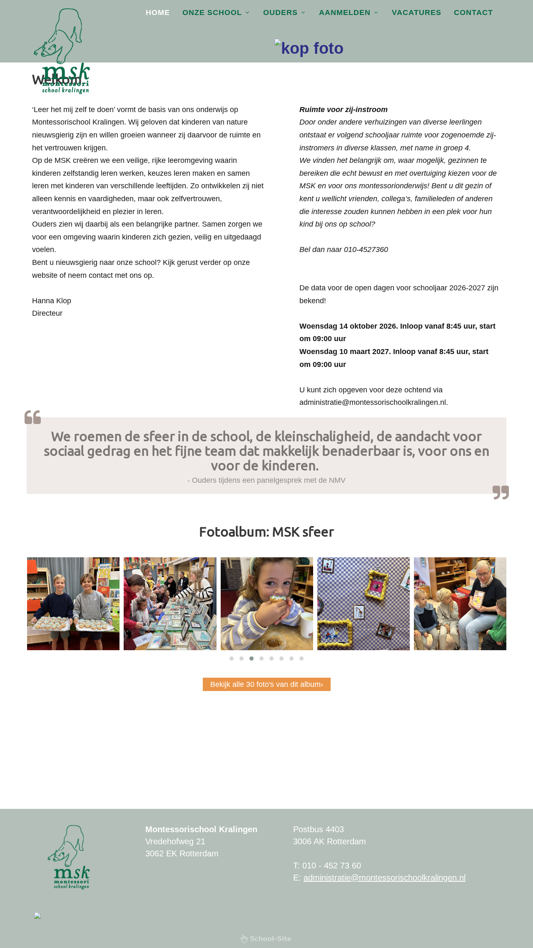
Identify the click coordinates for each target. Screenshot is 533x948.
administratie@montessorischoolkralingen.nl (385, 877)
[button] (232, 658)
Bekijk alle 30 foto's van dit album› (266, 684)
